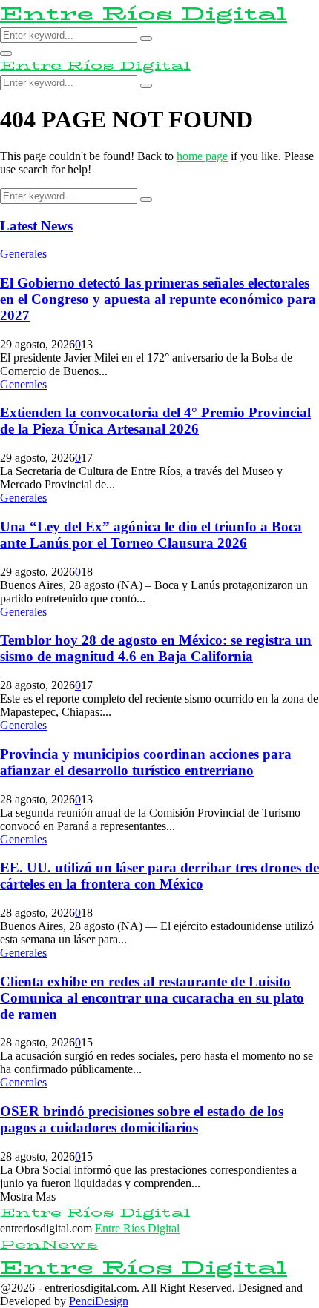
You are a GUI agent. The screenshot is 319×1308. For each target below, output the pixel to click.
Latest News (36, 225)
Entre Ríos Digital (143, 13)
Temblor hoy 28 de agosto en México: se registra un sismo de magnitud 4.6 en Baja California (156, 648)
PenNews (49, 1244)
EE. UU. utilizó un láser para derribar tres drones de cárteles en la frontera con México (159, 876)
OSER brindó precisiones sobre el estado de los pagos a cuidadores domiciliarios (141, 1119)
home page (202, 156)
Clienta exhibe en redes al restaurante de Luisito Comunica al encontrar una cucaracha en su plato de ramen (152, 998)
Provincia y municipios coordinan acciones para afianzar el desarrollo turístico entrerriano (146, 762)
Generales (23, 254)
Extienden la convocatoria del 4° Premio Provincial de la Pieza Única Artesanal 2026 (155, 420)
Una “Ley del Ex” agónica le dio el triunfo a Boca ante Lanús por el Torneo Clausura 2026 (151, 535)
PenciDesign (98, 1301)
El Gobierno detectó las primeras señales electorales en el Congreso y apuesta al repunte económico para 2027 (158, 299)
